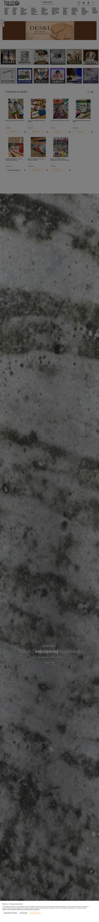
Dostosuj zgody (23, 913)
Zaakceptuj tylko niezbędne (10, 913)
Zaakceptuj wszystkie (35, 913)
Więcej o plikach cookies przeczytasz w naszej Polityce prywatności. (21, 909)
